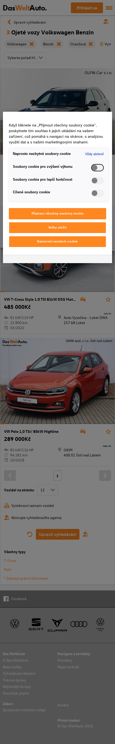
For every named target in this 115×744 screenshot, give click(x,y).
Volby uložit (57, 227)
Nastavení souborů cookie (57, 241)
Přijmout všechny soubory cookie (58, 213)
